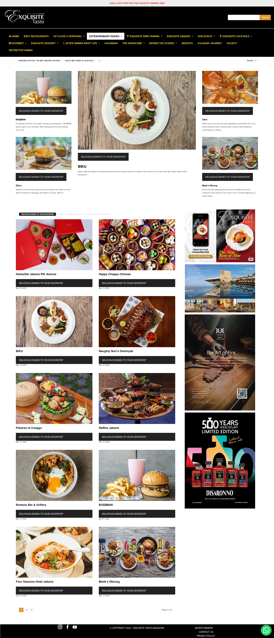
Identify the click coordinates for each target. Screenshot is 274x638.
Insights (187, 43)
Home (15, 36)
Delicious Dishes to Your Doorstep (41, 111)
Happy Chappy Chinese (115, 274)
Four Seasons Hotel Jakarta (34, 581)
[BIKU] (137, 110)
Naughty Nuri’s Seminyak (116, 351)
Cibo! (204, 119)
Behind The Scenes (161, 43)
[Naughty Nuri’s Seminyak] (137, 321)
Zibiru (19, 185)
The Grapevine (132, 43)
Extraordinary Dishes (104, 36)
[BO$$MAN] (44, 87)
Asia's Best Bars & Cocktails (79, 60)
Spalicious (205, 36)
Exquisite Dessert (43, 43)
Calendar (111, 43)
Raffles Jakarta (109, 428)
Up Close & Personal (67, 36)
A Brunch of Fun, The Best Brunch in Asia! (39, 60)
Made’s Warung (209, 185)
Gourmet (17, 43)
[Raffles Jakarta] (137, 398)
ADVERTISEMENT (204, 627)
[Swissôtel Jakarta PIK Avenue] (54, 244)
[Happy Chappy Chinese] (137, 244)
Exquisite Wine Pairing (144, 36)
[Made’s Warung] (230, 153)
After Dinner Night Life (81, 43)
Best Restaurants (36, 36)
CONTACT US (206, 631)
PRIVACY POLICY (206, 635)
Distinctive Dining (21, 50)
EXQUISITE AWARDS (178, 36)
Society (232, 43)
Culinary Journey (210, 43)
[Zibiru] (44, 153)
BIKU (82, 166)
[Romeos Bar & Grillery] (54, 475)
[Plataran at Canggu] (54, 398)
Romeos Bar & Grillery (31, 505)
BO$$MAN (21, 119)
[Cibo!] (230, 87)
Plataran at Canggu (29, 428)
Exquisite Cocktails (235, 36)
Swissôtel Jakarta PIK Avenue (36, 274)
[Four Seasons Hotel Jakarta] (54, 552)
